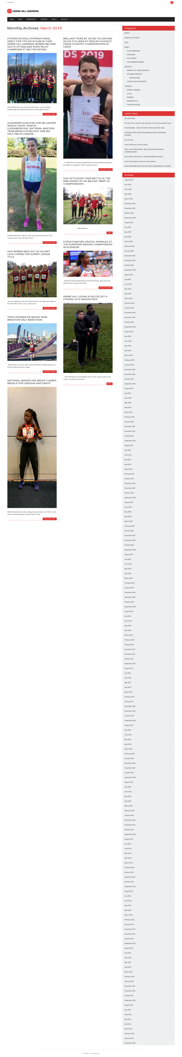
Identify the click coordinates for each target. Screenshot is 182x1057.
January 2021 (129, 478)
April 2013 (128, 910)
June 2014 (128, 848)
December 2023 (130, 312)
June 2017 (128, 678)
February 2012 (129, 976)
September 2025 (130, 218)
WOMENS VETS (132, 101)
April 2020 (128, 516)
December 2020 (130, 483)
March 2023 (129, 355)
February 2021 (129, 474)
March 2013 (129, 915)
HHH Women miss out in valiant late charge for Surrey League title (28, 254)
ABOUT (127, 33)
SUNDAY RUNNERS (133, 90)
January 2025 (129, 251)
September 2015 (130, 777)
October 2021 (129, 436)
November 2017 (130, 654)
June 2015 (128, 791)
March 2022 (129, 412)
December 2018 (130, 592)
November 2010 (130, 1043)
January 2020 (129, 531)
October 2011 (129, 995)
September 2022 (130, 384)
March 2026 (129, 199)
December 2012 (130, 929)
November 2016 (130, 711)
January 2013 (129, 924)
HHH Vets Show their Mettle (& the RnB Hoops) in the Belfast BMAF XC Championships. (86, 181)
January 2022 (129, 422)
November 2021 (130, 431)
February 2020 (129, 526)
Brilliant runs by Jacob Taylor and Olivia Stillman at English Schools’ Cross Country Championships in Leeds (87, 42)
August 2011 (129, 1005)
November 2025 (130, 208)
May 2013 (128, 905)
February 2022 (129, 417)
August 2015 (129, 782)
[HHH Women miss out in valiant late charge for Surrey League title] (32, 297)
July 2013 (128, 896)
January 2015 (129, 815)
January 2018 (129, 644)
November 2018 (130, 597)
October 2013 (129, 882)
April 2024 (128, 293)
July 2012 (128, 953)
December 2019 (130, 535)
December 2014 (130, 820)
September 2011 (130, 1000)
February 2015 (129, 810)
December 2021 (130, 426)
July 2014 (128, 844)
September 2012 (130, 943)
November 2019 (130, 540)
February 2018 (129, 640)
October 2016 (129, 716)
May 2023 (128, 346)
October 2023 (129, 322)
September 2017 (130, 663)
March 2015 (129, 806)
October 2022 (129, 379)
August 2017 (129, 668)
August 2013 (129, 891)
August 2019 (129, 554)
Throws (129, 93)
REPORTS (128, 67)
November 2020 (130, 488)
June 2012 (128, 957)
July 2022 (128, 393)
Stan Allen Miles (130, 118)
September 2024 (130, 270)
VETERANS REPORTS (134, 74)
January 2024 (129, 308)
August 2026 (129, 180)
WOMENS (130, 97)
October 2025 (129, 213)
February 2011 (129, 1033)
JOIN (126, 42)
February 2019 (129, 583)
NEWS (20, 19)
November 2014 (130, 825)
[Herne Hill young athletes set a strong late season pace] (88, 372)
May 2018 (128, 625)
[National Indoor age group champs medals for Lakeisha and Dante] (32, 507)
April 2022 (128, 407)
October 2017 (129, 659)
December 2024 (130, 256)
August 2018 (129, 611)
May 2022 (128, 403)
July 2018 (128, 616)
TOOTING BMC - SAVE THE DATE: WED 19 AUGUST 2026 (144, 128)
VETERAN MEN (134, 78)
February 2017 (129, 697)
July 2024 (128, 279)
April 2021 (128, 464)
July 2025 (128, 227)
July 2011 (128, 1010)
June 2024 (128, 284)
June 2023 (128, 341)
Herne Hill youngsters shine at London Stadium (140, 161)
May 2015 (128, 796)
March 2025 (129, 241)
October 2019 (129, 545)
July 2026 (128, 184)
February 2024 (129, 303)
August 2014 (129, 839)
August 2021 (129, 445)
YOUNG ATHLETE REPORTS (137, 81)
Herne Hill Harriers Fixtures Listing (136, 144)
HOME (11, 19)
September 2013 (130, 886)
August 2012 (129, 948)
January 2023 (129, 365)
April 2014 (128, 858)
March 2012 (129, 972)
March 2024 (129, 298)
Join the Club (129, 140)
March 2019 (129, 578)
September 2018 (130, 606)
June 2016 (128, 735)
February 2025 (129, 246)
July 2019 (128, 559)
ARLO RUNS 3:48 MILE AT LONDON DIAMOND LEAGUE (144, 156)
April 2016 (128, 744)
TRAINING (43, 19)
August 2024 (129, 275)
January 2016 (129, 758)
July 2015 (128, 787)
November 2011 (130, 991)
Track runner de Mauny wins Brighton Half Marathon (27, 318)
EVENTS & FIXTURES (132, 38)
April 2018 (128, 630)
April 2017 (128, 687)
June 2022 (128, 398)
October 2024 (129, 265)
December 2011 (130, 986)
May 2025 (128, 232)
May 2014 (128, 853)
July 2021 (128, 450)
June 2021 (128, 455)
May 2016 (128, 739)
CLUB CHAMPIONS (133, 51)
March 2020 (129, 521)
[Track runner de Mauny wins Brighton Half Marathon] (32, 360)
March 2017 (129, 692)
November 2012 (130, 934)
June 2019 (128, 564)
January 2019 (129, 588)
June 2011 (128, 1014)
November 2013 (130, 877)
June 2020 (128, 507)
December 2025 (130, 203)
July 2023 (128, 336)
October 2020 (129, 493)
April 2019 (128, 573)
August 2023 (129, 331)
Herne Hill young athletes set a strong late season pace (85, 298)
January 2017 (129, 701)
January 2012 (129, 981)
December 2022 (130, 369)
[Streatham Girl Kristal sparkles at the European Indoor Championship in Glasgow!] (88, 276)
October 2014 (129, 829)
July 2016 (128, 730)
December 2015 (130, 763)
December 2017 (130, 649)
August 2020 (129, 502)
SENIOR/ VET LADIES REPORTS (138, 70)
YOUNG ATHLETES (133, 104)
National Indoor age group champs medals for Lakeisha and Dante (31, 382)
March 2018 (129, 635)
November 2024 (130, 260)
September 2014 (130, 834)
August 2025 (129, 222)
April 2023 (128, 350)
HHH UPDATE (131, 58)
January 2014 (129, 872)
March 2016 (129, 749)
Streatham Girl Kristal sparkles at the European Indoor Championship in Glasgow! (87, 244)
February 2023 (129, 360)
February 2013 (129, 920)
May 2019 (128, 569)
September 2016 (130, 720)
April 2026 (128, 194)
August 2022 (129, 388)
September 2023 (130, 327)
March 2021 (129, 469)
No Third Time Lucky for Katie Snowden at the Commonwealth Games (148, 123)
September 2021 (130, 440)
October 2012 (129, 938)
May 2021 (128, 459)
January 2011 (129, 1038)
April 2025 (128, 237)
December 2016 (130, 706)
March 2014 (129, 863)
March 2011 (128, 1029)
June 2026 (128, 189)
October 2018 (129, 602)
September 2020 (130, 497)
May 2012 (128, 962)
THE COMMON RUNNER (135, 62)
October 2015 (129, 772)
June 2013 (128, 901)
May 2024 (128, 289)
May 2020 (128, 512)
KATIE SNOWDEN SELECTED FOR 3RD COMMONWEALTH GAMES (148, 166)
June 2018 (128, 621)
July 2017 (128, 673)
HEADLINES (47, 114)
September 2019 (130, 550)
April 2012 (128, 967)
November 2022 (130, 374)
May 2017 (128, 682)
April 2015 (128, 801)
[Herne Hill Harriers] (23, 13)
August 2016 (129, 725)
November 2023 (130, 317)
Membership (31, 19)
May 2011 (128, 1019)
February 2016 (129, 754)
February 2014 (129, 867)
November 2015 (130, 768)
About (54, 19)
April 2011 (128, 1024)
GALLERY (64, 19)
